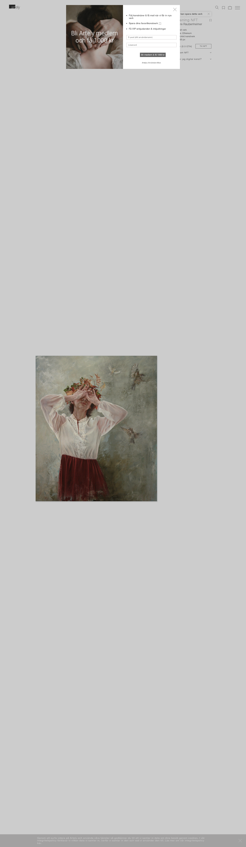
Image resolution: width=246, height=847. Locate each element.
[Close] (175, 9)
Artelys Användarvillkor (151, 63)
